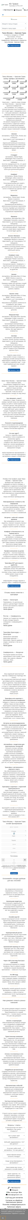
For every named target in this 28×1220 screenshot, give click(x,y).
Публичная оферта (14, 1207)
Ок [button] (3, 1218)
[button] (7, 609)
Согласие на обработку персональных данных (14, 1201)
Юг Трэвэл (13, 3)
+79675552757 (8, 10)
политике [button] (22, 1213)
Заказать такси (15, 370)
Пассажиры (14, 856)
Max (20, 1192)
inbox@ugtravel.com (14, 1195)
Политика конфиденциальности (14, 1205)
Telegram (19, 10)
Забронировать (14, 46)
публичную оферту (21, 866)
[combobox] (13, 23)
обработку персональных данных (18, 868)
